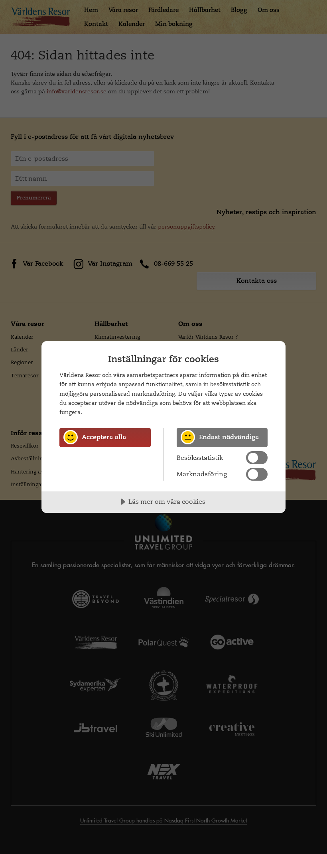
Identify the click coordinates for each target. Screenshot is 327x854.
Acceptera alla (104, 437)
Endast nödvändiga (229, 437)
